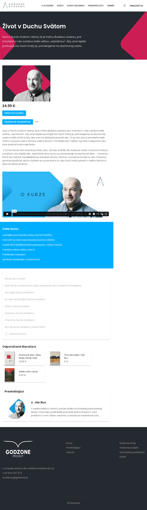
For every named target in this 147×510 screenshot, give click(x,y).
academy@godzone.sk (15, 477)
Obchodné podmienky (132, 452)
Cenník (70, 452)
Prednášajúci (73, 447)
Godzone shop (127, 443)
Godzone (75, 503)
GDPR (122, 457)
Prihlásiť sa (136, 5)
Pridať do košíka (14, 113)
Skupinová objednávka (18, 121)
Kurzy (69, 443)
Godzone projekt (128, 447)
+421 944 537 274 (12, 473)
